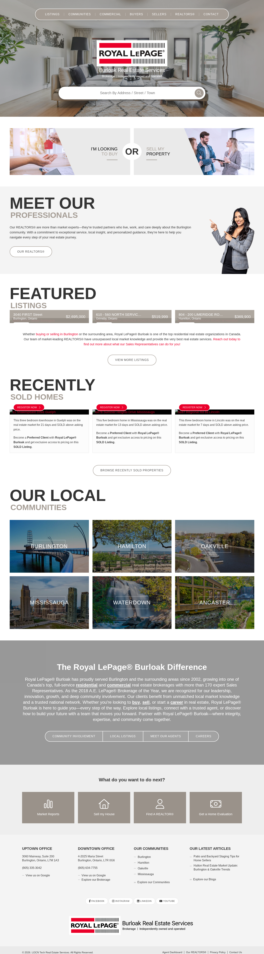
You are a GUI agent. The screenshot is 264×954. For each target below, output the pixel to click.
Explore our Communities (153, 877)
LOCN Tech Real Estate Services (50, 947)
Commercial (113, 14)
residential (87, 680)
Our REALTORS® (29, 251)
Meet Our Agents (165, 731)
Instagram (122, 896)
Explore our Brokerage (96, 875)
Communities (83, 14)
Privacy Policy (217, 948)
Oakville (214, 542)
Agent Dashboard (172, 948)
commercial (119, 680)
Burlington (49, 542)
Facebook (98, 896)
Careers (200, 731)
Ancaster (214, 598)
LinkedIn (146, 896)
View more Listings (132, 360)
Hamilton (132, 542)
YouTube (169, 896)
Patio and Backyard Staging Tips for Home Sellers (216, 853)
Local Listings (124, 731)
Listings (57, 14)
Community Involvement (77, 731)
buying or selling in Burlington (58, 334)
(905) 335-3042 (32, 863)
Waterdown (132, 598)
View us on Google (38, 870)
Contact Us (235, 948)
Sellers (158, 14)
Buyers (137, 14)
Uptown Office (37, 844)
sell (117, 697)
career (147, 697)
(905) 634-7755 (88, 863)
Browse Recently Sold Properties (132, 466)
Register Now (27, 407)
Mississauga (49, 598)
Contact (206, 14)
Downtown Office (96, 844)
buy (108, 697)
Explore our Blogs (204, 874)
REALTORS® (182, 14)
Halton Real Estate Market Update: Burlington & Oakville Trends (215, 863)
